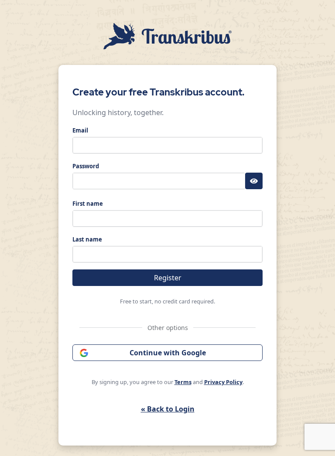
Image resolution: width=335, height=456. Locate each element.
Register (167, 277)
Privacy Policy (223, 382)
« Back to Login (168, 409)
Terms (182, 382)
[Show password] (254, 181)
